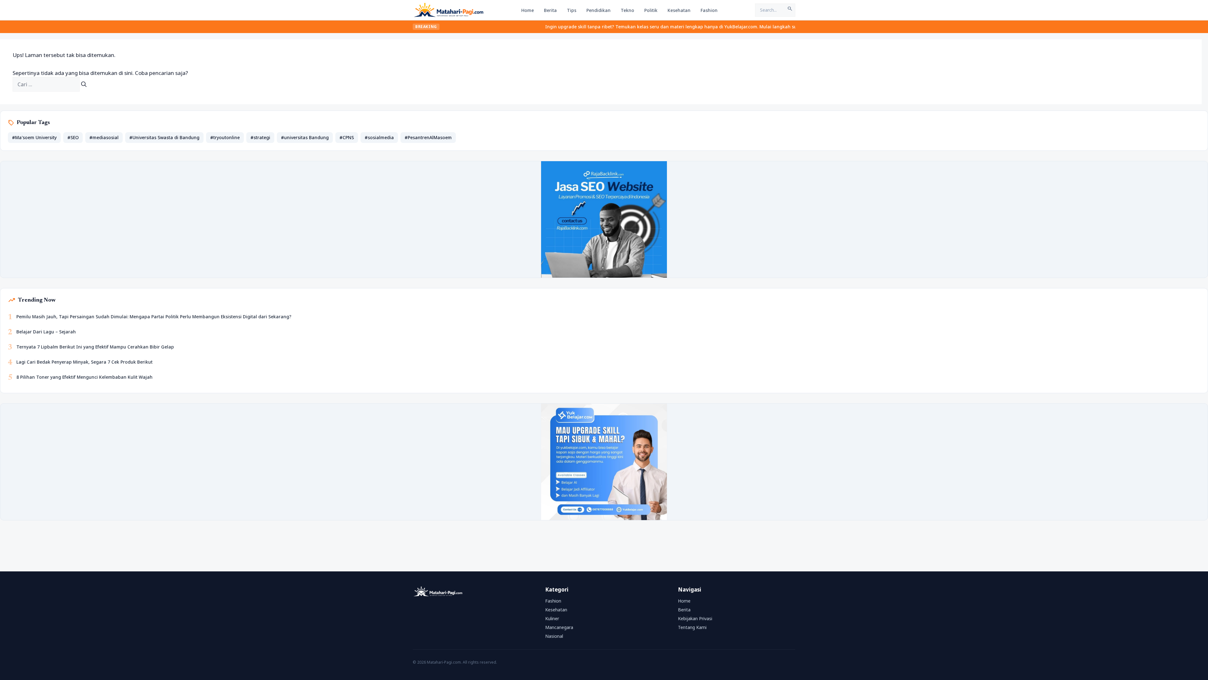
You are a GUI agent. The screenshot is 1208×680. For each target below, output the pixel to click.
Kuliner (552, 618)
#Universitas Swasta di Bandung (164, 137)
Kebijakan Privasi (695, 618)
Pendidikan (598, 10)
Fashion (709, 10)
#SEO (73, 137)
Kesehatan (679, 10)
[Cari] (84, 84)
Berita (550, 10)
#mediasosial (104, 137)
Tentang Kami (692, 627)
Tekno (627, 10)
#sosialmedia (379, 137)
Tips (571, 10)
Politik (650, 10)
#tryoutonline (225, 137)
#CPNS (346, 137)
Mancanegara (559, 627)
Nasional (554, 636)
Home (527, 10)
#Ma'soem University (34, 137)
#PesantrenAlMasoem (428, 137)
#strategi (260, 137)
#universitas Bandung (305, 137)
